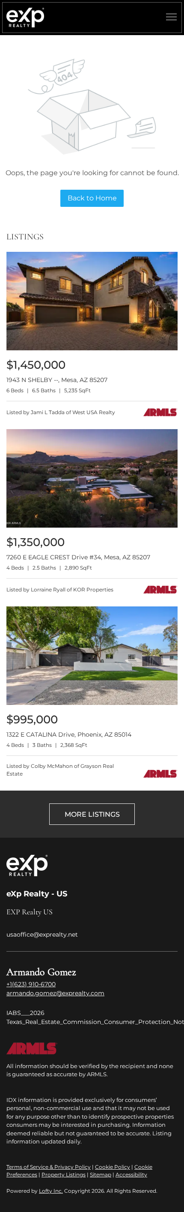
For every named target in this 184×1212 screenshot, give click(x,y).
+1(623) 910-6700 (31, 984)
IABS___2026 (25, 1013)
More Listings (92, 814)
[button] (25, 17)
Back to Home (92, 198)
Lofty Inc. (51, 1191)
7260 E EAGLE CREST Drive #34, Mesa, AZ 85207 (78, 557)
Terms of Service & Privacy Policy (48, 1167)
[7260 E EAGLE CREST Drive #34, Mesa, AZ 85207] (92, 525)
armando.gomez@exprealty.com (55, 993)
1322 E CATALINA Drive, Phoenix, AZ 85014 (68, 734)
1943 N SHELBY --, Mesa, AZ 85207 (56, 380)
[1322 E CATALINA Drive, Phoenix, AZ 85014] (92, 703)
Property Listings (64, 1174)
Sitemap (100, 1174)
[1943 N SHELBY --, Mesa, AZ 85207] (92, 348)
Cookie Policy (112, 1167)
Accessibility (131, 1174)
